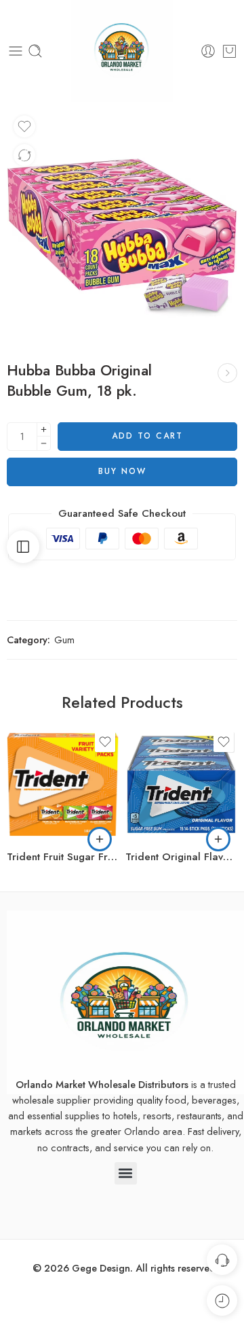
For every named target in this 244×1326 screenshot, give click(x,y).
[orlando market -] (122, 51)
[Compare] (24, 155)
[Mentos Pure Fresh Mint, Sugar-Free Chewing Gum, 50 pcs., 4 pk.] (227, 373)
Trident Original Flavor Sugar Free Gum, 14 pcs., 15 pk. (181, 856)
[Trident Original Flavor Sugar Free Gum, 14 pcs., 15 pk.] (181, 784)
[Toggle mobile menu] (15, 51)
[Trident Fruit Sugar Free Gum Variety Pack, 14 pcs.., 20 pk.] (63, 784)
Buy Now (122, 471)
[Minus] (44, 444)
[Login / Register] (208, 51)
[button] (99, 839)
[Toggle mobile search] (35, 51)
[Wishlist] (24, 126)
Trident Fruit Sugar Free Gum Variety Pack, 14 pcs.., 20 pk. (63, 856)
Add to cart (147, 436)
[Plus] (44, 429)
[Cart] (229, 51)
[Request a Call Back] (222, 1259)
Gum (64, 639)
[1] (122, 224)
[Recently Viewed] (222, 1300)
